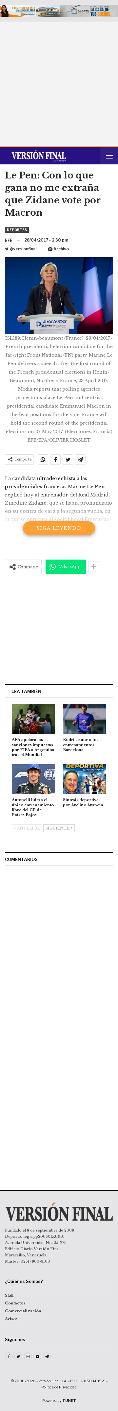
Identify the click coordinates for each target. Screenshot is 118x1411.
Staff (9, 1295)
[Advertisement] (59, 84)
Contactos (15, 1303)
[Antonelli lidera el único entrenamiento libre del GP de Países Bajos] (33, 779)
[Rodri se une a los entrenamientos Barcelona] (84, 719)
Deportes (17, 230)
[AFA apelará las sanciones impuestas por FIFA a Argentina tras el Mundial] (33, 719)
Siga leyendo (59, 528)
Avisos (11, 1319)
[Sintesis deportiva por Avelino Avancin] (84, 779)
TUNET (69, 1400)
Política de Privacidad (59, 1387)
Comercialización (23, 1311)
